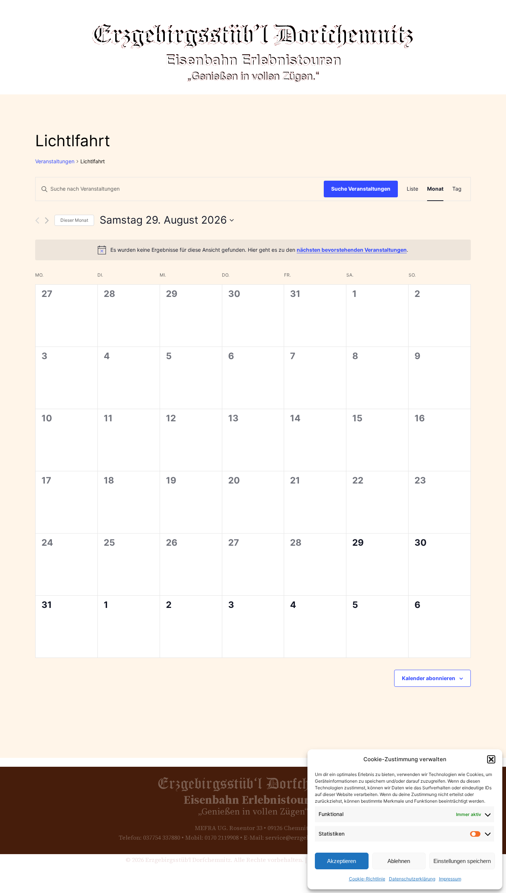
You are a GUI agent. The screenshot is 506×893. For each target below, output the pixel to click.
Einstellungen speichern (462, 861)
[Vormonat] (37, 220)
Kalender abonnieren (428, 678)
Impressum (450, 879)
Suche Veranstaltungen (360, 188)
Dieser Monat (74, 220)
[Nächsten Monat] (47, 220)
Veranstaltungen (54, 161)
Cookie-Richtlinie (367, 879)
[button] (491, 759)
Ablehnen (398, 861)
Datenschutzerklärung (412, 879)
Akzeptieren (341, 861)
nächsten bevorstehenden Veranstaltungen (352, 250)
